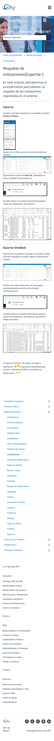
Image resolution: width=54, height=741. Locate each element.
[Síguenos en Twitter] (32, 721)
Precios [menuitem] (6, 616)
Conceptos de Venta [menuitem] (16, 502)
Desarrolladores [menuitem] (10, 702)
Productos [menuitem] (11, 513)
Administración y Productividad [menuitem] (16, 631)
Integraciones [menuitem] (10, 545)
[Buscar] (48, 37)
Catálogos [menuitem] (11, 492)
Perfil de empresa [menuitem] (15, 422)
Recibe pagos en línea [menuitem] (12, 586)
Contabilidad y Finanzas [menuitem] (13, 639)
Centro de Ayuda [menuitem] (10, 698)
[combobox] (24, 37)
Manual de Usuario (34, 55)
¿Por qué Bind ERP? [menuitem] (11, 566)
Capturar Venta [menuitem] (13, 433)
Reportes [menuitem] (11, 481)
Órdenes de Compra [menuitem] (16, 449)
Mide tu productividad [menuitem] (12, 684)
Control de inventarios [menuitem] (12, 644)
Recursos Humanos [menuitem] (11, 653)
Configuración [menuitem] (13, 417)
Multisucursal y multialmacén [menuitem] (15, 594)
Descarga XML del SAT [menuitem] (13, 581)
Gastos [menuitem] (10, 497)
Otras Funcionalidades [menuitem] (17, 444)
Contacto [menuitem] (6, 670)
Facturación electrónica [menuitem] (13, 599)
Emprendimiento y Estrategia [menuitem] (15, 648)
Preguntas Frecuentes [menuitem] (14, 401)
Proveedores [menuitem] (13, 428)
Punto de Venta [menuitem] (13, 523)
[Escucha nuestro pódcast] (43, 721)
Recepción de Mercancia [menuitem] (18, 486)
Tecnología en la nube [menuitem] (12, 657)
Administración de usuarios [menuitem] (14, 590)
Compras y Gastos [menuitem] (11, 635)
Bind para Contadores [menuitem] (13, 550)
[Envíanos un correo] (49, 721)
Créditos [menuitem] (11, 529)
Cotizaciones (9, 61)
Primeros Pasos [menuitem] (11, 406)
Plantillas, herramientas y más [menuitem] (16, 689)
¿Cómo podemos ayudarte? (27, 31)
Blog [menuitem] (5, 625)
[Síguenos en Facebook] (27, 721)
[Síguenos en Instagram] (38, 721)
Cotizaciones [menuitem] (13, 454)
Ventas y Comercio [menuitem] (11, 661)
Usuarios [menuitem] (11, 508)
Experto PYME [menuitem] (9, 693)
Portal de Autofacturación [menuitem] (14, 603)
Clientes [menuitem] (10, 518)
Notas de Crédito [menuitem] (14, 465)
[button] (49, 401)
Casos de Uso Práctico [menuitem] (14, 539)
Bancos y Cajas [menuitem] (13, 470)
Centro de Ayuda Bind (12, 55)
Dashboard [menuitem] (12, 476)
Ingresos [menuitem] (11, 534)
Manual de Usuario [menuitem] (12, 412)
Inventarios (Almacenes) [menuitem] (17, 460)
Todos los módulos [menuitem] (11, 608)
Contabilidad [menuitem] (12, 438)
